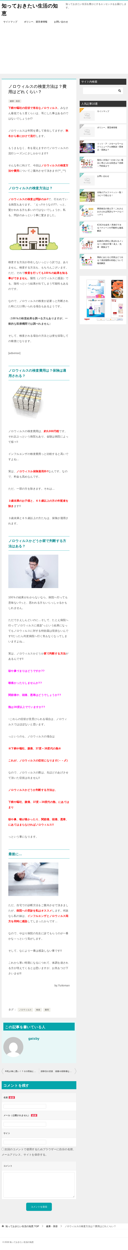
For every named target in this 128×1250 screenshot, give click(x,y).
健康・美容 (15, 101)
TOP (22, 1226)
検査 (38, 1010)
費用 (47, 1010)
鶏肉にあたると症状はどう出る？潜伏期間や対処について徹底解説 (110, 260)
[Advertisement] (64, 50)
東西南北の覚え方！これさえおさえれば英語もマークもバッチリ (110, 211)
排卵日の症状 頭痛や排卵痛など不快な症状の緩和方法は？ (58, 1071)
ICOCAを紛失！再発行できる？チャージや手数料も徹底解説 (110, 228)
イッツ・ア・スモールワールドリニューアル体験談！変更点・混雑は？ (110, 147)
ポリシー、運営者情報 (35, 21)
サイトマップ (10, 21)
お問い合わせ (61, 21)
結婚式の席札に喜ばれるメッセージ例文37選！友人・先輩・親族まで (110, 244)
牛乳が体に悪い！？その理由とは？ (21, 1071)
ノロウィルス (25, 1010)
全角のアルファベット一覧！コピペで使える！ (110, 194)
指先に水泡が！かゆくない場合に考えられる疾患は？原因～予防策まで (110, 163)
